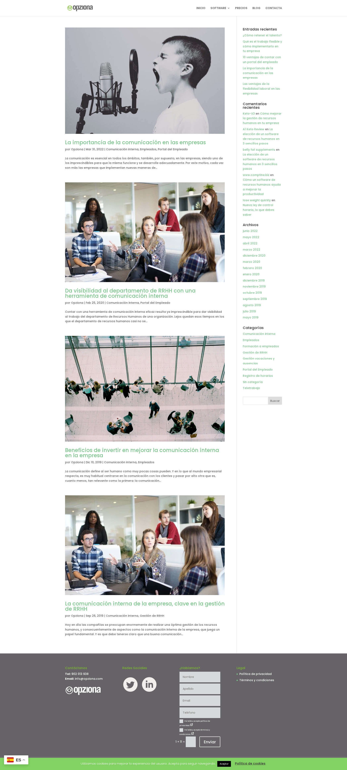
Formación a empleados (261, 346)
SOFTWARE (218, 8)
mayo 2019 (250, 317)
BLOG (256, 8)
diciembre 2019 (254, 280)
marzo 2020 (251, 262)
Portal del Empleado (173, 149)
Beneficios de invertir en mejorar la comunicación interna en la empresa (142, 453)
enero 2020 (251, 274)
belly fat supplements (259, 150)
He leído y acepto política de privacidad (195, 723)
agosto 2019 (252, 305)
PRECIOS (241, 8)
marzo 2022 (251, 250)
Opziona (77, 149)
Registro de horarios (258, 376)
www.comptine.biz (256, 175)
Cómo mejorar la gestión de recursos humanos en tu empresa (262, 118)
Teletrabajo (251, 388)
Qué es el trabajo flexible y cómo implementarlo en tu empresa (262, 46)
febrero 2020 (252, 268)
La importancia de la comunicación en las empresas (135, 142)
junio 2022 (250, 231)
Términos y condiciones (256, 680)
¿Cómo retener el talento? (262, 35)
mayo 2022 (251, 237)
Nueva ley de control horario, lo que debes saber (258, 210)
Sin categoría (253, 382)
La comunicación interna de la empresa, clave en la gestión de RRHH (145, 606)
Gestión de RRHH (152, 616)
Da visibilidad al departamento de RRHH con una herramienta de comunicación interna (130, 293)
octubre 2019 (252, 293)
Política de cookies (250, 763)
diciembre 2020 (254, 256)
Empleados (148, 149)
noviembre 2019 (254, 286)
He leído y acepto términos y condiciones (195, 732)
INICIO (200, 8)
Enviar (210, 742)
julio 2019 (249, 311)
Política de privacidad (255, 674)
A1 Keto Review (253, 129)
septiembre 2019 (255, 299)
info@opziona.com (89, 679)
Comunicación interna (122, 149)
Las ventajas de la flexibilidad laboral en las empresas (261, 88)
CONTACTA (273, 8)
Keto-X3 (249, 114)
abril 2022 (250, 243)
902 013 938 (80, 674)
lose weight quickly (257, 200)
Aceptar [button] (224, 763)
